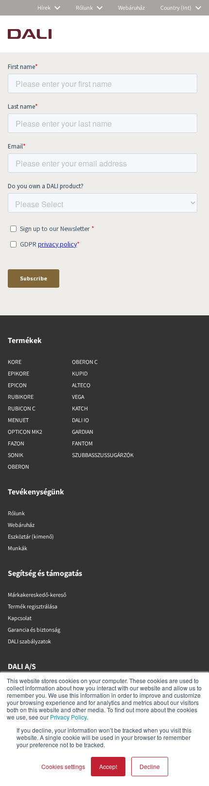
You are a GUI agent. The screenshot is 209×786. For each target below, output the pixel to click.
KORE (14, 361)
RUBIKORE (21, 396)
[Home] (30, 34)
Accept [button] (108, 766)
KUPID (79, 373)
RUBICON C (21, 408)
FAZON (16, 443)
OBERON (18, 466)
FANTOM (82, 443)
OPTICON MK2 (25, 431)
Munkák (17, 548)
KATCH (80, 408)
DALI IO (80, 420)
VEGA (78, 396)
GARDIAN (82, 431)
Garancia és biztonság (34, 629)
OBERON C (85, 361)
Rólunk (16, 513)
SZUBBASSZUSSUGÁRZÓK (103, 454)
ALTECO (81, 385)
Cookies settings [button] (63, 766)
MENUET (18, 420)
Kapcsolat (20, 618)
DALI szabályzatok (29, 641)
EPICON (17, 385)
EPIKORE (18, 373)
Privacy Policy (68, 717)
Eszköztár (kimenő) (31, 536)
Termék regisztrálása (32, 606)
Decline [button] (149, 766)
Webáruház (21, 524)
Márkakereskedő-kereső (37, 594)
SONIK (15, 454)
